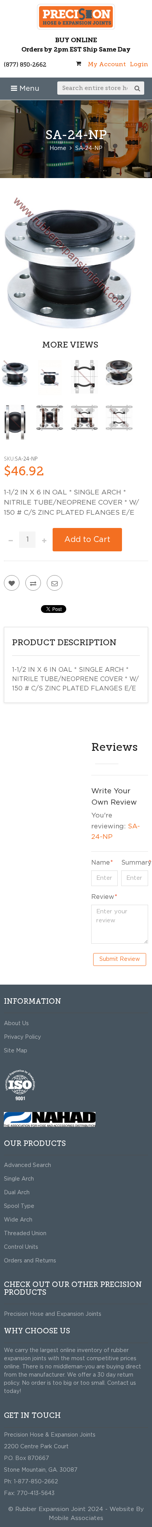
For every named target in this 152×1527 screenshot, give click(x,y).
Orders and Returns (30, 1261)
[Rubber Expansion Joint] (76, 17)
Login (139, 64)
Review (102, 897)
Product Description (64, 642)
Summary (134, 863)
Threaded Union (25, 1233)
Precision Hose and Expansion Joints (52, 1314)
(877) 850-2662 (25, 64)
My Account (107, 64)
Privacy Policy (22, 1037)
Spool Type (19, 1206)
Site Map (15, 1051)
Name (100, 863)
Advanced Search (27, 1165)
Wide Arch (18, 1220)
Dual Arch (17, 1192)
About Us (16, 1023)
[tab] (76, 643)
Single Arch (19, 1179)
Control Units (21, 1247)
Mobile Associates (76, 1518)
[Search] (137, 88)
